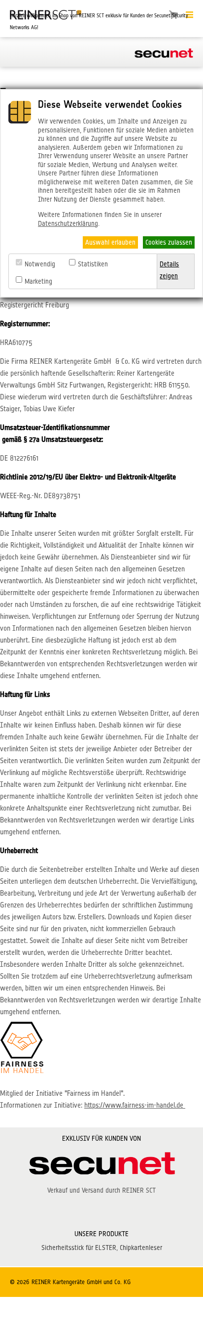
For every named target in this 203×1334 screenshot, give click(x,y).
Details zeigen (169, 270)
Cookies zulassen (168, 242)
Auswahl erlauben (110, 242)
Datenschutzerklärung (68, 223)
